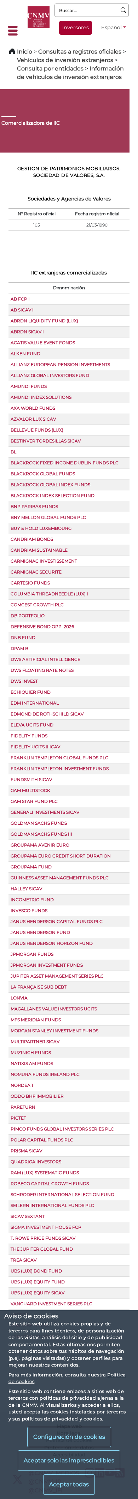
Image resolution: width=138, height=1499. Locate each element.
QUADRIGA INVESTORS (36, 1161)
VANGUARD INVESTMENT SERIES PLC (51, 1303)
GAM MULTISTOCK (30, 790)
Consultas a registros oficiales (79, 51)
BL (13, 451)
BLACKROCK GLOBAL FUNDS (43, 473)
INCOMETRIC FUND (32, 899)
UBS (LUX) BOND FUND (36, 1271)
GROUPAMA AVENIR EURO (40, 845)
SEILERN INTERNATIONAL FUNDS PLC (52, 1205)
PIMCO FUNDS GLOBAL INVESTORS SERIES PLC (62, 1129)
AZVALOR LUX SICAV (33, 419)
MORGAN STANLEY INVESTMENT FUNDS (54, 1030)
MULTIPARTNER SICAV (35, 1041)
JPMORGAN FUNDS (32, 954)
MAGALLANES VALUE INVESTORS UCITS (54, 1008)
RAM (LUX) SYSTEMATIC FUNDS (45, 1172)
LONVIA (19, 998)
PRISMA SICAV (26, 1150)
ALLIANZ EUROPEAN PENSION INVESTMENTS (60, 364)
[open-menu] (15, 31)
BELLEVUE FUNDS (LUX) (37, 430)
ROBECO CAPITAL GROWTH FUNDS (50, 1183)
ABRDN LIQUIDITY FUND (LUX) (44, 320)
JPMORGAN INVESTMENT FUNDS (47, 965)
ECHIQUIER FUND (31, 692)
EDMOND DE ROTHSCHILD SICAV (47, 714)
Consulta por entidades (50, 68)
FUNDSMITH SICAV (31, 779)
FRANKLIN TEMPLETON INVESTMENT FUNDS (60, 768)
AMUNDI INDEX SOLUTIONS (41, 397)
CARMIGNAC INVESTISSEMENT (44, 561)
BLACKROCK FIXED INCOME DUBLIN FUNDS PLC (65, 462)
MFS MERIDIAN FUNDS (36, 1019)
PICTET (18, 1118)
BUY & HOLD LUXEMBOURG (41, 528)
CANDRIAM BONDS (32, 539)
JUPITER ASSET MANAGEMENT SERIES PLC (57, 976)
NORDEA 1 (22, 1085)
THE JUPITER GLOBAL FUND (42, 1249)
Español (111, 27)
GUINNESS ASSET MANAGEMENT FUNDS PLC (60, 877)
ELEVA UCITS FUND (32, 724)
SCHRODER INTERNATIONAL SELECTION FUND (62, 1194)
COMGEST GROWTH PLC (37, 604)
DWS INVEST (24, 681)
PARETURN (23, 1107)
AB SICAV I (22, 309)
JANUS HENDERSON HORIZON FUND (52, 943)
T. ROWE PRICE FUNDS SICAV (43, 1238)
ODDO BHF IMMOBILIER (37, 1096)
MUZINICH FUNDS (31, 1052)
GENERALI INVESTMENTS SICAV (45, 812)
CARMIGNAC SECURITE (36, 572)
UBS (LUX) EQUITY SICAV (37, 1292)
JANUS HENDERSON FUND (40, 932)
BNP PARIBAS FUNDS (34, 506)
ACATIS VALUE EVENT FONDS (43, 342)
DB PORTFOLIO (28, 615)
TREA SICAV (23, 1260)
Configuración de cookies (69, 1436)
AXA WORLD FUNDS (33, 408)
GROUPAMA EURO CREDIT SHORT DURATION (61, 856)
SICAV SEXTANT (28, 1216)
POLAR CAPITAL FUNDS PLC (42, 1139)
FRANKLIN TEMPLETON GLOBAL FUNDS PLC (59, 757)
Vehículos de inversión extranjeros (65, 60)
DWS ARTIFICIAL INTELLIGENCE (45, 659)
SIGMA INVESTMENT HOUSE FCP (46, 1227)
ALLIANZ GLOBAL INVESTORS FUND (50, 375)
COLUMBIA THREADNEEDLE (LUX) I (49, 593)
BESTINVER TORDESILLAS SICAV (46, 441)
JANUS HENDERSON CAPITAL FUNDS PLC (57, 921)
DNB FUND (23, 637)
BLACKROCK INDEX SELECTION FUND (52, 495)
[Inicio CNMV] (38, 17)
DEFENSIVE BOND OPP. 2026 (42, 626)
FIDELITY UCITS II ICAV (35, 746)
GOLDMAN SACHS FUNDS (39, 823)
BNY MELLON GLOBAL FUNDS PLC (48, 517)
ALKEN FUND (25, 353)
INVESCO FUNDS (29, 910)
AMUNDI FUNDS (29, 386)
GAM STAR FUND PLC (34, 801)
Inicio (24, 51)
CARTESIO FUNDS (30, 583)
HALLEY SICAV (26, 888)
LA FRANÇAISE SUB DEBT (39, 987)
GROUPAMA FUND (31, 866)
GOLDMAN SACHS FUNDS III (41, 834)
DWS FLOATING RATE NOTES (42, 670)
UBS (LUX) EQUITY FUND (38, 1281)
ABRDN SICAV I (27, 331)
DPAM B (19, 648)
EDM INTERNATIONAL (35, 703)
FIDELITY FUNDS (29, 735)
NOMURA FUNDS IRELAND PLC (45, 1074)
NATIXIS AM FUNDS (32, 1063)
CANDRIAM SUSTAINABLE (39, 550)
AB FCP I (20, 299)
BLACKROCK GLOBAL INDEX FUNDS (50, 484)
